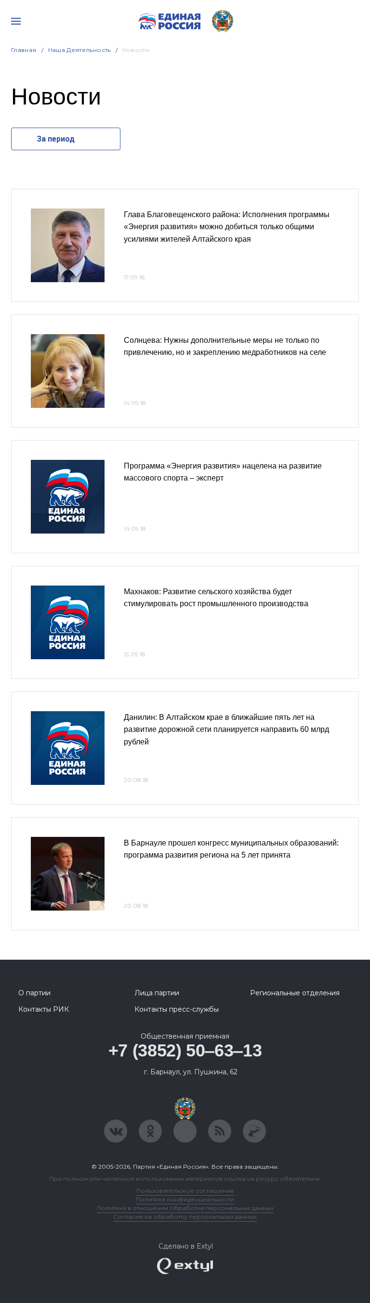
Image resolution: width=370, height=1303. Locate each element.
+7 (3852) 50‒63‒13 (185, 1050)
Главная (24, 49)
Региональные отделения (295, 993)
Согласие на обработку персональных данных (185, 1216)
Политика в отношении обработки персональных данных (185, 1208)
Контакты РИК (43, 1009)
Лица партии (156, 993)
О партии (34, 993)
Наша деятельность (79, 49)
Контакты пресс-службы (176, 1009)
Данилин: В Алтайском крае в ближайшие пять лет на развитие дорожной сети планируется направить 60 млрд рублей (226, 729)
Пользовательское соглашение (185, 1190)
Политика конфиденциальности (185, 1199)
